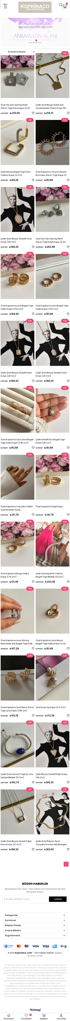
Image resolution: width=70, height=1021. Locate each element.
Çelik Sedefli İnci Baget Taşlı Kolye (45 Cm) (50, 441)
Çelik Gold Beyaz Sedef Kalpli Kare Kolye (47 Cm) (16, 843)
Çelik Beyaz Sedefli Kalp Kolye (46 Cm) (51, 776)
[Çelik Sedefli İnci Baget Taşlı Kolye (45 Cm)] (52, 410)
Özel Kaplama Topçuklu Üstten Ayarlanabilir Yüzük (17, 508)
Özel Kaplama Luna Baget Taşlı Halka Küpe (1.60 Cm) (17, 307)
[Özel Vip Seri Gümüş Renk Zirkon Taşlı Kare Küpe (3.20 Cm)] (17, 75)
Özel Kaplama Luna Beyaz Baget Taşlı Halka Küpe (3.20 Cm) (51, 642)
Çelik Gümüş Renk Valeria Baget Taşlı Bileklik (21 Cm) (49, 575)
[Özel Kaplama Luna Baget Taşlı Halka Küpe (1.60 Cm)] (17, 276)
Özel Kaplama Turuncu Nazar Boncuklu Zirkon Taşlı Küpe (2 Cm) (51, 173)
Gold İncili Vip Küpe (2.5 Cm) (50, 707)
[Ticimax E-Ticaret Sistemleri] (35, 1010)
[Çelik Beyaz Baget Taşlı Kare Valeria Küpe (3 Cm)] (17, 142)
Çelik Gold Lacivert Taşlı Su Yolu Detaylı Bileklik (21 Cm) (17, 776)
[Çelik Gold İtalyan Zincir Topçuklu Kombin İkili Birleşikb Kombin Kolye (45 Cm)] (52, 812)
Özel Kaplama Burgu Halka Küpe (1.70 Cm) (15, 575)
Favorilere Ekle (33, 113)
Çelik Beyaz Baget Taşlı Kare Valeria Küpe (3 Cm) (15, 173)
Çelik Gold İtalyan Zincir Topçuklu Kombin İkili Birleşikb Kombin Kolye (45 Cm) (51, 843)
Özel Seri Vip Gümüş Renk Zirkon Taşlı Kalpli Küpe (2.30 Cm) (50, 240)
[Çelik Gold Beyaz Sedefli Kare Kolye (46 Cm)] (17, 343)
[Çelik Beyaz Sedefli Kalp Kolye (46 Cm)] (52, 745)
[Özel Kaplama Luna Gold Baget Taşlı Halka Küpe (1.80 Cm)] (17, 410)
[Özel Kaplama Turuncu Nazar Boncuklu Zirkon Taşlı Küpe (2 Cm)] (52, 142)
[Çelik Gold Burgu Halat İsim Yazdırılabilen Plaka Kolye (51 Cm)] (52, 75)
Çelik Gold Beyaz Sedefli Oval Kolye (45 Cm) (51, 374)
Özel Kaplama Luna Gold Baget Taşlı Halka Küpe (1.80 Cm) (17, 441)
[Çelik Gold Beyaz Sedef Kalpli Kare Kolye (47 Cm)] (17, 812)
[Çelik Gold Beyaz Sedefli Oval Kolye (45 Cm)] (52, 343)
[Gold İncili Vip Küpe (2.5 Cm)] (52, 678)
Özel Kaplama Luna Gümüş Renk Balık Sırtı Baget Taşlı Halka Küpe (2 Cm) (17, 642)
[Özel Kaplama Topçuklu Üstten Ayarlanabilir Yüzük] (17, 477)
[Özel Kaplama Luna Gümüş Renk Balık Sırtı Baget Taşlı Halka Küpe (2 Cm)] (17, 611)
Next (64, 33)
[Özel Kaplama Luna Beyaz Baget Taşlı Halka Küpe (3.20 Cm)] (52, 611)
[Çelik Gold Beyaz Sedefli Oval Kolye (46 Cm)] (17, 209)
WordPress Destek (35, 956)
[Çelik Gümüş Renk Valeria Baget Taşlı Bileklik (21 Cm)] (52, 544)
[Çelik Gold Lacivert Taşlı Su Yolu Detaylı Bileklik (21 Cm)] (17, 745)
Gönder (58, 899)
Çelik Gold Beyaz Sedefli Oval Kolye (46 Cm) (16, 240)
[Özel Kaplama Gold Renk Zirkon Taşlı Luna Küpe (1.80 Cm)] (17, 678)
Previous (6, 33)
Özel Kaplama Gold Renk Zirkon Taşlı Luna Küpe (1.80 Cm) (17, 709)
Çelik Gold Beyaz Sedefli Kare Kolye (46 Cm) (16, 374)
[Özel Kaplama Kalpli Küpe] (52, 477)
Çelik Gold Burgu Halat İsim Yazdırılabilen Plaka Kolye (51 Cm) (51, 106)
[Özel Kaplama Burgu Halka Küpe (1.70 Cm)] (17, 544)
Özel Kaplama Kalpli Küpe (49, 506)
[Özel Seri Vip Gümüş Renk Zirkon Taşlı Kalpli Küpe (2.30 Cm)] (52, 209)
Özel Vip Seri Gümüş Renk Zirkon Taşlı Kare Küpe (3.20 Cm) (15, 106)
